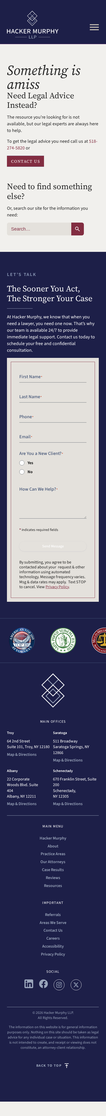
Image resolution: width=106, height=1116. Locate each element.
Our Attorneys (52, 862)
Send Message (53, 546)
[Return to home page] (53, 25)
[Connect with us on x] (76, 989)
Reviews (53, 878)
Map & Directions (22, 754)
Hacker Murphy (53, 838)
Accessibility (53, 946)
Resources (53, 886)
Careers (53, 938)
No (30, 472)
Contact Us (53, 930)
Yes (30, 463)
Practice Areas (53, 854)
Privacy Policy (57, 587)
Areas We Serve (53, 923)
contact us (25, 161)
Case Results (53, 870)
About (53, 846)
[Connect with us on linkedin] (28, 987)
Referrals (53, 915)
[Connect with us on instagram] (59, 989)
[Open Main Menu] (94, 27)
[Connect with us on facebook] (43, 987)
